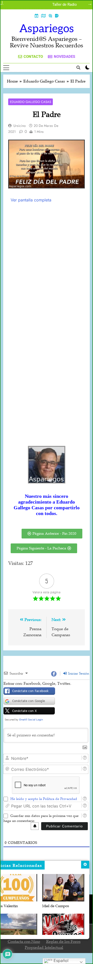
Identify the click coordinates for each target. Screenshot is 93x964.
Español (60, 960)
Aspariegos (46, 28)
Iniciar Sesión (78, 673)
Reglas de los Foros (63, 941)
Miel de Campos (55, 906)
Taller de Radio (64, 5)
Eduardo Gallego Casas (30, 101)
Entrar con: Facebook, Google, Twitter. (37, 683)
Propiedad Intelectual (44, 947)
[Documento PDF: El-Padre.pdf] (46, 321)
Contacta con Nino (24, 941)
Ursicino (19, 125)
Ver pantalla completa (31, 199)
